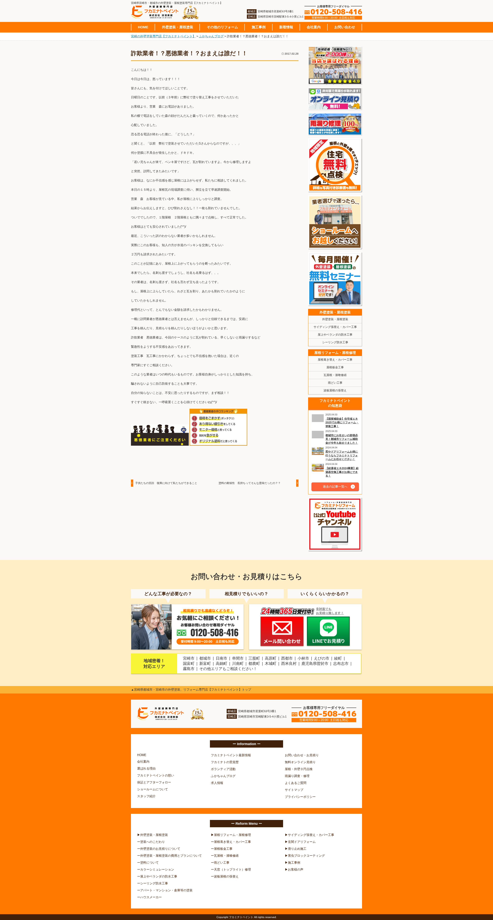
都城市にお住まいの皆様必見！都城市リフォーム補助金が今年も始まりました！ (341, 439)
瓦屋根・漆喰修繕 (335, 375)
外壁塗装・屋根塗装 (177, 27)
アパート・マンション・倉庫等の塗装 (166, 890)
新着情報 (286, 27)
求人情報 (217, 783)
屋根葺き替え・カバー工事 (335, 359)
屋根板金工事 (335, 367)
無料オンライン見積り (300, 762)
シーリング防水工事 (335, 342)
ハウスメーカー (151, 897)
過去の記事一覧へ (335, 486)
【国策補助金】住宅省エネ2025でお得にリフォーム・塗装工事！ (342, 422)
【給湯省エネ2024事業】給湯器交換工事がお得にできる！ (342, 472)
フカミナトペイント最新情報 (231, 755)
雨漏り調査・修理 (297, 776)
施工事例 (259, 27)
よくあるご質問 (295, 783)
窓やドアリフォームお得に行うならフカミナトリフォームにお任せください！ (341, 455)
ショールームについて (152, 789)
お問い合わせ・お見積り (302, 755)
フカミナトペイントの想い (155, 775)
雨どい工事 (335, 382)
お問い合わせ (344, 27)
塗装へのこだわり (152, 841)
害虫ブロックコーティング (306, 855)
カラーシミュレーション (157, 869)
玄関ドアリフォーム (302, 841)
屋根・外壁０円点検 (299, 769)
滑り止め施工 (297, 848)
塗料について (149, 862)
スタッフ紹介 (146, 796)
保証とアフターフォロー (154, 782)
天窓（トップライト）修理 (232, 869)
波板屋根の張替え (335, 390)
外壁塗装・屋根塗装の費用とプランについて (171, 855)
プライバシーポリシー (300, 796)
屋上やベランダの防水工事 (335, 334)
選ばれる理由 (146, 768)
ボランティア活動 (223, 769)
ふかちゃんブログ (223, 776)
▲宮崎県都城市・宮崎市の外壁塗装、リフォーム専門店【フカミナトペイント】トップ (191, 689)
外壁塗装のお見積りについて (160, 848)
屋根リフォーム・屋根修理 (335, 353)
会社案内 (314, 27)
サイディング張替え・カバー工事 (335, 326)
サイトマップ (294, 789)
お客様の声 (295, 869)
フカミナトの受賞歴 (225, 762)
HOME (143, 27)
